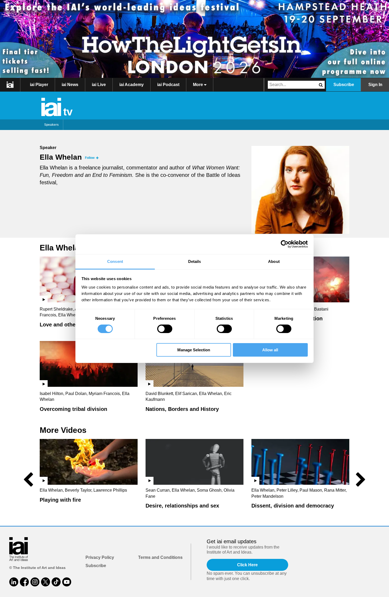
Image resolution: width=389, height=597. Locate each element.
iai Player (39, 84)
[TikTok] (56, 581)
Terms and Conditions (160, 557)
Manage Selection (193, 350)
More (198, 84)
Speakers (51, 125)
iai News (70, 84)
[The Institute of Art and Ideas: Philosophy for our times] (10, 85)
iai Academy (131, 84)
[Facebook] (24, 581)
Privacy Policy (99, 557)
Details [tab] (194, 261)
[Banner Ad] (194, 39)
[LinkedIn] (13, 581)
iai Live (99, 84)
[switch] (164, 329)
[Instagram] (34, 581)
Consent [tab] (115, 261)
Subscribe (343, 84)
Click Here (247, 565)
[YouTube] (66, 581)
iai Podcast (168, 84)
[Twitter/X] (45, 581)
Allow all (270, 350)
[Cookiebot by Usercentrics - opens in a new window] (284, 244)
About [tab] (274, 261)
